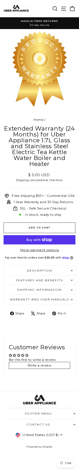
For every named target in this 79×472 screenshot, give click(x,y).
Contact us (38, 424)
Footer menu (38, 413)
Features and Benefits (39, 280)
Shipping (22, 180)
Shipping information (39, 289)
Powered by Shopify (39, 446)
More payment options (39, 250)
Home (38, 120)
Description (39, 270)
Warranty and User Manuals (39, 299)
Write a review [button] (39, 365)
